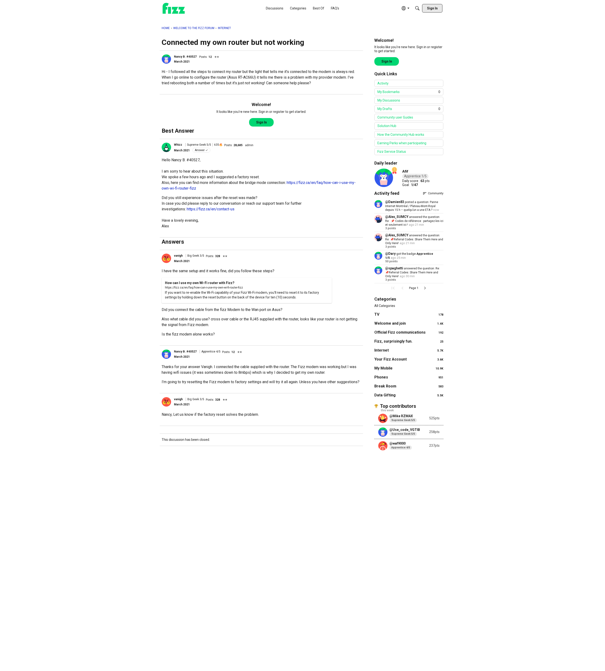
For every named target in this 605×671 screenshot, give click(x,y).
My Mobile (408, 368)
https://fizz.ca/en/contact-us (210, 209)
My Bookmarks (408, 92)
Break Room (408, 386)
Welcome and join (408, 323)
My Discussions (388, 100)
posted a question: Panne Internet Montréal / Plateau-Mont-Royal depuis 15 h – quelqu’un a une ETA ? (411, 206)
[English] (174, 8)
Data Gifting (408, 395)
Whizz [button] (178, 144)
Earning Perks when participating (401, 143)
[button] (166, 59)
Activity (383, 83)
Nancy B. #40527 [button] (185, 56)
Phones (408, 377)
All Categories (384, 306)
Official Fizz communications (408, 332)
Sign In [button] (261, 122)
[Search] (417, 8)
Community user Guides (395, 117)
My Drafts (408, 109)
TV (408, 314)
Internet (408, 350)
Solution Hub (386, 126)
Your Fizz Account (408, 359)
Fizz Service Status (391, 151)
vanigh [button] (178, 255)
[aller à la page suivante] (425, 288)
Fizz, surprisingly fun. (408, 341)
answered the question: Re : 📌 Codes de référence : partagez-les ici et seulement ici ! (414, 220)
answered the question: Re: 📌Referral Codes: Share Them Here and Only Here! (414, 239)
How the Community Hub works (400, 134)
